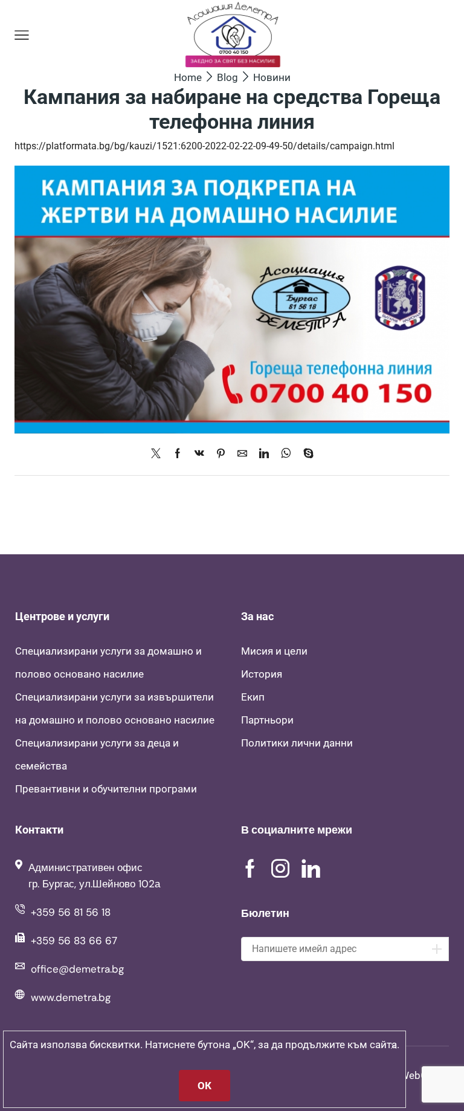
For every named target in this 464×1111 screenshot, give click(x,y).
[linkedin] (264, 454)
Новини (272, 77)
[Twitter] (159, 454)
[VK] (199, 454)
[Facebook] (177, 454)
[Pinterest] (220, 454)
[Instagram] (280, 869)
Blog (227, 77)
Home (188, 77)
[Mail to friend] (242, 454)
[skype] (305, 454)
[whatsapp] (286, 454)
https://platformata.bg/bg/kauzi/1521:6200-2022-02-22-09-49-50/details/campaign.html (204, 146)
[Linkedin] (310, 869)
